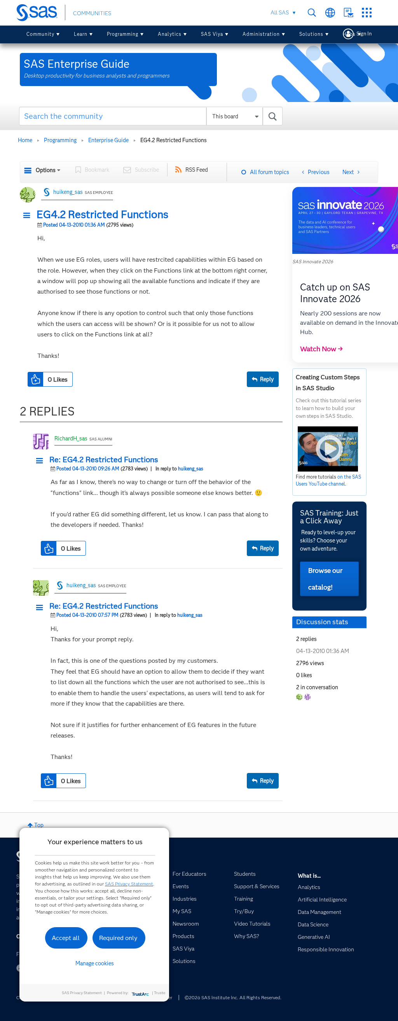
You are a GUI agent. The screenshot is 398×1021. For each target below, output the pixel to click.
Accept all (66, 938)
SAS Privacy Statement (129, 884)
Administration (261, 34)
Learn (80, 34)
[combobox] (151, 116)
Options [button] (46, 170)
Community (40, 34)
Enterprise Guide (108, 140)
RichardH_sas (70, 438)
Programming (122, 34)
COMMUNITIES (92, 13)
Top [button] (39, 825)
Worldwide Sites (330, 13)
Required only (118, 938)
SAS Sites (367, 13)
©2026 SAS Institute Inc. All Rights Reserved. (233, 997)
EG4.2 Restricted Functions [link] (173, 140)
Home (25, 140)
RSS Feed (196, 169)
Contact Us (348, 13)
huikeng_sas (68, 191)
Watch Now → (321, 349)
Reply (267, 379)
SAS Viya (212, 34)
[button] (29, 215)
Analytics (170, 34)
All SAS (280, 12)
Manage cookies (94, 963)
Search (312, 13)
